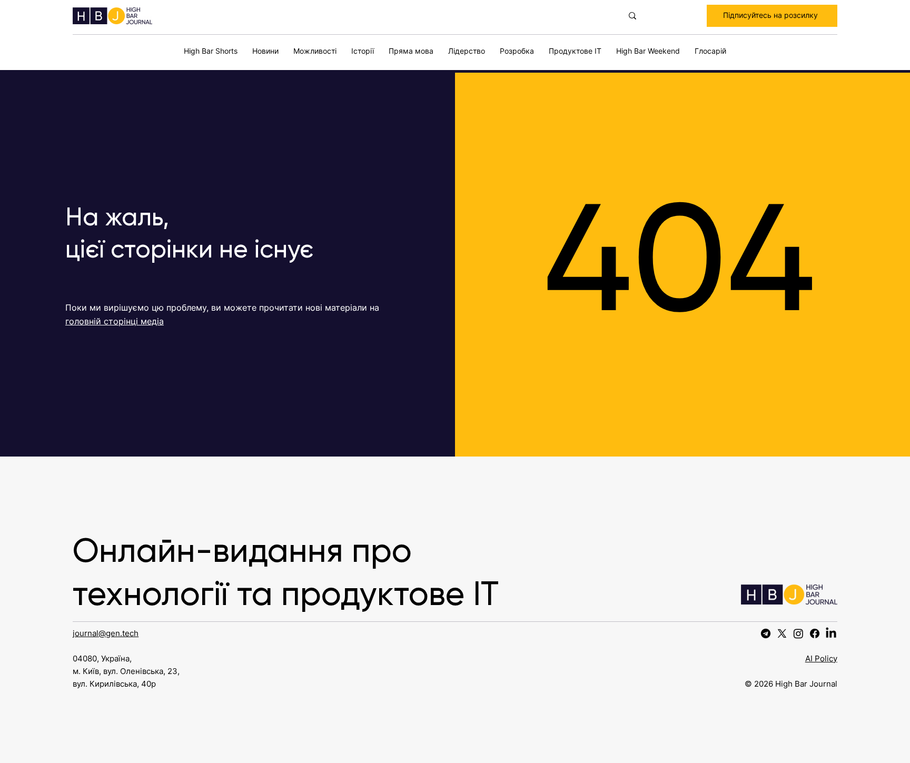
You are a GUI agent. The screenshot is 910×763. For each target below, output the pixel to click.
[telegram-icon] (765, 633)
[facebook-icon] (814, 633)
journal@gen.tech (106, 633)
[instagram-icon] (798, 633)
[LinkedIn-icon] (831, 633)
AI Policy (821, 658)
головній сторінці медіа (114, 321)
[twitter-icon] (782, 633)
